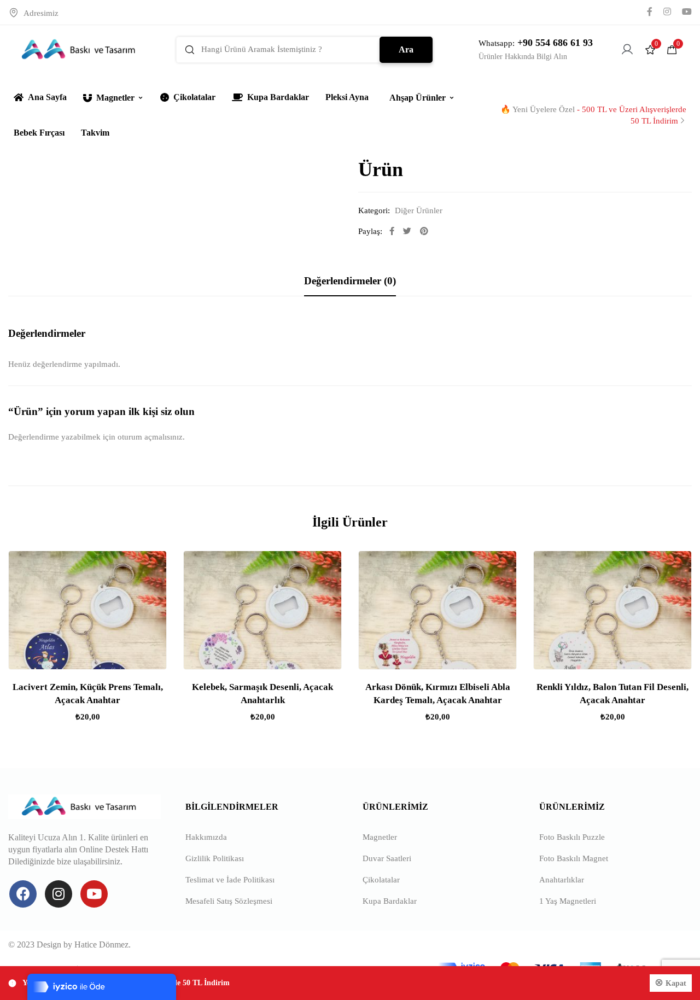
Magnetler (115, 97)
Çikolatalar (194, 97)
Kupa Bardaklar (278, 97)
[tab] (350, 281)
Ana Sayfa (47, 97)
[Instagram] (58, 894)
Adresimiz (41, 13)
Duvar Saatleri (387, 858)
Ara (406, 49)
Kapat (676, 983)
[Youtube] (94, 894)
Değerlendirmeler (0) (350, 280)
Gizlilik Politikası (214, 858)
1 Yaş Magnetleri (567, 901)
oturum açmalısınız (150, 436)
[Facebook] (23, 894)
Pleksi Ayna (347, 97)
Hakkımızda (206, 837)
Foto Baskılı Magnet (573, 858)
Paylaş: (370, 231)
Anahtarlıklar (561, 879)
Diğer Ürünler (418, 210)
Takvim (95, 132)
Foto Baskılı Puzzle (572, 837)
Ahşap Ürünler (417, 97)
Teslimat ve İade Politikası (230, 879)
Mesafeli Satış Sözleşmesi (228, 901)
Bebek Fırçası (39, 132)
